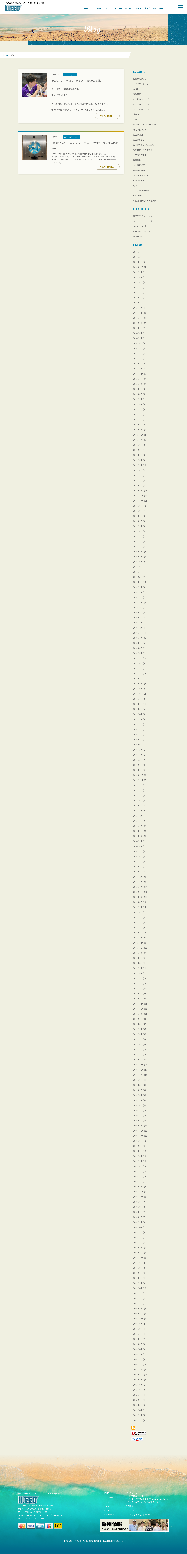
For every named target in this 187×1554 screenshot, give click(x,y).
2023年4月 (138, 414)
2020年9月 (138, 561)
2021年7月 (138, 516)
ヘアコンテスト (140, 155)
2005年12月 (138, 1369)
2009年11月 (138, 1130)
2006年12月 (138, 1308)
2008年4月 (138, 1227)
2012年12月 (138, 942)
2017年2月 (138, 724)
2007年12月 (138, 1247)
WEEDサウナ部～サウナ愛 (144, 124)
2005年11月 (138, 1374)
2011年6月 (138, 1034)
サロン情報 (108, 1497)
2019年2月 (138, 627)
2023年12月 (138, 373)
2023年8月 (138, 394)
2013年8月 (138, 902)
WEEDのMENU (139, 170)
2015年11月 (138, 780)
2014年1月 (138, 881)
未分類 (136, 89)
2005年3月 (138, 1415)
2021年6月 (138, 521)
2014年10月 (138, 836)
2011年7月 (138, 1029)
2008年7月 (138, 1212)
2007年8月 (138, 1267)
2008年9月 (138, 1201)
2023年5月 (138, 409)
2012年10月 (138, 953)
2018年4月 (138, 663)
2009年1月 (138, 1181)
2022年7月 (138, 455)
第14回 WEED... (139, 236)
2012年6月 (138, 973)
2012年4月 (138, 983)
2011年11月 (138, 1008)
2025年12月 (138, 267)
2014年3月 (138, 871)
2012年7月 (138, 968)
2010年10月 (138, 1074)
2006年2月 (138, 1359)
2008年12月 (138, 1186)
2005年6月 (138, 1400)
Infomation (138, 180)
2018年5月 (138, 658)
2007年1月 (138, 1303)
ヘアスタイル (109, 1514)
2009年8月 (138, 1146)
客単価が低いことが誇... (143, 216)
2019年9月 (138, 607)
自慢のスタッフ (140, 78)
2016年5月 (138, 749)
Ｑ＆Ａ (136, 185)
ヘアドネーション (141, 84)
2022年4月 (138, 470)
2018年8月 (138, 648)
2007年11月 (138, 1252)
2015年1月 (138, 820)
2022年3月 (138, 475)
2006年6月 (138, 1339)
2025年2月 (138, 302)
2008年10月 (138, 1196)
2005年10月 (138, 1379)
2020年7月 (138, 571)
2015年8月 (138, 790)
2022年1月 (138, 485)
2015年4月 (138, 810)
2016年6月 (138, 744)
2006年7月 (138, 1334)
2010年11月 (138, 1069)
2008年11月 (138, 1191)
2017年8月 (138, 693)
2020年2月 (138, 592)
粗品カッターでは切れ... (143, 231)
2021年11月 (138, 495)
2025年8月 (138, 277)
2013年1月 (138, 937)
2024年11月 (138, 317)
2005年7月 (138, 1394)
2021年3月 (138, 536)
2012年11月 (138, 947)
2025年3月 (138, 297)
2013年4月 (138, 922)
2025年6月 (138, 282)
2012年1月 (138, 998)
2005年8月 (138, 1389)
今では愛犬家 (139, 165)
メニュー (118, 8)
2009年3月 (138, 1171)
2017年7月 (138, 699)
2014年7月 (138, 851)
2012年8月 (138, 963)
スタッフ (108, 8)
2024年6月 (138, 343)
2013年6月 (138, 912)
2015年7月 (138, 795)
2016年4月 (138, 754)
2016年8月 (138, 734)
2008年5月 (138, 1222)
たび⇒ (136, 119)
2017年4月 (138, 714)
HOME (106, 1493)
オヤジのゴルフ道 (141, 175)
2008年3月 (138, 1232)
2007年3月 (138, 1293)
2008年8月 (138, 1207)
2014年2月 (138, 876)
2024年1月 (138, 368)
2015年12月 (138, 775)
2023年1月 (138, 424)
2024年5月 (138, 348)
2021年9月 (138, 505)
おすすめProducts (141, 190)
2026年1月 (138, 262)
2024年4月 (138, 353)
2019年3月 (138, 622)
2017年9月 (138, 688)
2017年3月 (138, 719)
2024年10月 (138, 323)
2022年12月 (138, 429)
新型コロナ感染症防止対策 (144, 200)
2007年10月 (138, 1257)
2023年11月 (138, 378)
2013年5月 (138, 917)
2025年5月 (138, 287)
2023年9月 (138, 389)
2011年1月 (138, 1059)
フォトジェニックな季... (143, 221)
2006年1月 (138, 1364)
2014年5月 (138, 861)
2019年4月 (138, 617)
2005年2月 (138, 1420)
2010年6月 (138, 1095)
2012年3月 (138, 988)
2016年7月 (138, 739)
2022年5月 (138, 465)
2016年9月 (138, 729)
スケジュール (158, 8)
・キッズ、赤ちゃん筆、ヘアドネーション (144, 1501)
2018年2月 (138, 673)
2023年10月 (138, 384)
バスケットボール (141, 109)
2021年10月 (138, 500)
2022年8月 (138, 450)
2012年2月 (138, 993)
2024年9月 (138, 328)
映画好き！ (138, 114)
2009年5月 (138, 1161)
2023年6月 (138, 404)
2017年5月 (138, 709)
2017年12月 (138, 683)
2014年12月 (138, 826)
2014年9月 (138, 841)
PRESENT (137, 195)
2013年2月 (138, 932)
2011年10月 (138, 1013)
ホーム (86, 8)
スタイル (137, 8)
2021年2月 (138, 541)
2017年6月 (138, 704)
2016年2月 (138, 765)
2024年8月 (138, 333)
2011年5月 (138, 1039)
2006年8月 (138, 1328)
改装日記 (137, 94)
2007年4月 (138, 1288)
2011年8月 (138, 1024)
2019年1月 (138, 632)
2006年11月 (138, 1313)
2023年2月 (138, 419)
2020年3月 (138, 587)
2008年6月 (138, 1217)
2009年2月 (138, 1176)
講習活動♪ (138, 160)
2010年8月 (138, 1085)
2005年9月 (138, 1384)
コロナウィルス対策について (138, 1514)
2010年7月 (138, 1090)
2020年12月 (138, 551)
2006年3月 (138, 1354)
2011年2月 (138, 1054)
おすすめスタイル (141, 104)
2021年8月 (138, 511)
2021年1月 (138, 546)
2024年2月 (138, 363)
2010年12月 (138, 1064)
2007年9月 (138, 1262)
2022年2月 (138, 480)
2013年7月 (138, 907)
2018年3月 (138, 668)
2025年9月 (138, 272)
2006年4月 (138, 1349)
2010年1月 (138, 1120)
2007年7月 (138, 1273)
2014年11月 (138, 831)
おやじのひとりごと (141, 99)
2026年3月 (138, 257)
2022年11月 (138, 434)
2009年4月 (138, 1166)
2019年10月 (138, 602)
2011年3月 (138, 1049)
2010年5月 (138, 1100)
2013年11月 (138, 892)
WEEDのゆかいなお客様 (143, 144)
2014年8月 (138, 846)
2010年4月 (138, 1105)
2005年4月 (138, 1410)
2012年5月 (138, 978)
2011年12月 (138, 1003)
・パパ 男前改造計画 (134, 1496)
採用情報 (129, 1506)
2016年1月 (138, 770)
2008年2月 (138, 1237)
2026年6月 (138, 251)
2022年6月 (138, 460)
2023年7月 (138, 399)
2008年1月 (138, 1242)
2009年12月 (138, 1125)
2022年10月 (138, 439)
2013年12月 (138, 886)
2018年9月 (138, 643)
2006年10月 (138, 1318)
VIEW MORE (107, 116)
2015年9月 (138, 785)
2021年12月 (138, 490)
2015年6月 (138, 800)
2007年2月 (138, 1298)
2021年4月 (138, 531)
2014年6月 (138, 856)
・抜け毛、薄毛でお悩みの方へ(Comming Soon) (147, 1499)
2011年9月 (138, 1019)
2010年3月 (138, 1110)
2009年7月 (138, 1151)
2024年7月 (138, 338)
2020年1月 (138, 597)
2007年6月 (138, 1278)
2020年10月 (138, 556)
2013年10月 (138, 897)
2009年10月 (138, 1135)
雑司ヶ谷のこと (140, 129)
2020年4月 (138, 582)
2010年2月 (138, 1115)
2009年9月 (138, 1140)
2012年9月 (138, 958)
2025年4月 (138, 292)
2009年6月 (138, 1156)
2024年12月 (138, 312)
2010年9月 (138, 1080)
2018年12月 (138, 638)
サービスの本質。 (141, 226)
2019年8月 (138, 612)
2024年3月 (138, 358)
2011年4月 (138, 1044)
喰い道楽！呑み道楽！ (142, 150)
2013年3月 (138, 927)
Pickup (128, 8)
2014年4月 (138, 866)
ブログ (147, 8)
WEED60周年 (139, 134)
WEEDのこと (138, 139)
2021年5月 (138, 526)
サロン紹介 (96, 8)
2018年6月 (138, 653)
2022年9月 (138, 444)
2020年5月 (138, 577)
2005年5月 (138, 1405)
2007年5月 (138, 1283)
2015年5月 (138, 805)
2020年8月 (138, 566)
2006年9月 (138, 1323)
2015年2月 (138, 815)
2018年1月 (138, 678)
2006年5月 (138, 1344)
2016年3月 (138, 759)
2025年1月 (138, 307)
